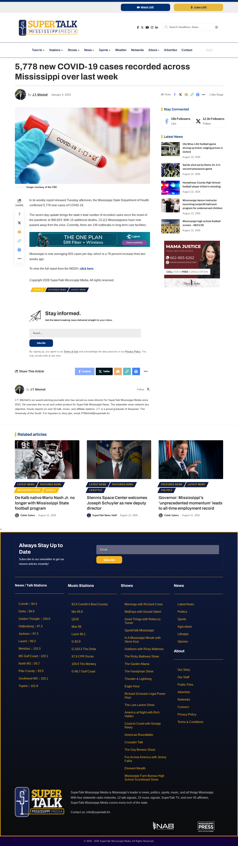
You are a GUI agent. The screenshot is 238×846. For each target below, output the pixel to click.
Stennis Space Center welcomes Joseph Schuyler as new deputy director (117, 503)
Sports (51, 490)
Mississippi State (28, 490)
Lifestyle (95, 490)
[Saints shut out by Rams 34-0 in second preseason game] (170, 170)
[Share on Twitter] (180, 95)
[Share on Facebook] (174, 95)
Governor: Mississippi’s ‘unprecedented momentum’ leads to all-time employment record (190, 503)
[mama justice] (192, 263)
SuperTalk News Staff (104, 515)
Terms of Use (71, 351)
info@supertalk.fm (98, 812)
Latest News (78, 290)
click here (86, 268)
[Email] (186, 95)
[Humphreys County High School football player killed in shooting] (170, 188)
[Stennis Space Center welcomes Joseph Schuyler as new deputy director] (119, 459)
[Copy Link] (191, 95)
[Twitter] (142, 27)
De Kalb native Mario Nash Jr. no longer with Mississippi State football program (45, 503)
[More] (203, 95)
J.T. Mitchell (40, 94)
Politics (166, 490)
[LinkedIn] (156, 27)
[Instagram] (152, 27)
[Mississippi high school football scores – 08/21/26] (170, 226)
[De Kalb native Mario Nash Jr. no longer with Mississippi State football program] (47, 459)
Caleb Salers (27, 515)
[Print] (197, 95)
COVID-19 (38, 290)
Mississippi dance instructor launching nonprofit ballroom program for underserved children (202, 204)
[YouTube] (147, 27)
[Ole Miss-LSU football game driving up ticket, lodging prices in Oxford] (170, 149)
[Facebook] (138, 27)
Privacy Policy (133, 351)
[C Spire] (89, 239)
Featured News (57, 290)
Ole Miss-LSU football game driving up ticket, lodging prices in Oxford (203, 148)
